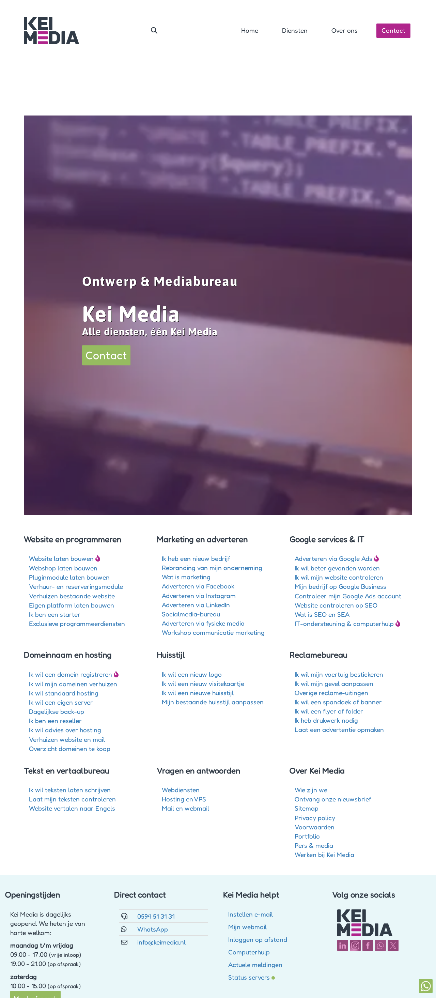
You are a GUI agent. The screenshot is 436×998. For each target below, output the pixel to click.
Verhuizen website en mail (67, 739)
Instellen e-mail (250, 914)
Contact (393, 30)
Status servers (249, 977)
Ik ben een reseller (55, 720)
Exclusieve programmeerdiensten (77, 623)
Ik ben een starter (54, 614)
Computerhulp (249, 952)
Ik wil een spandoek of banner (338, 702)
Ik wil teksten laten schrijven (70, 790)
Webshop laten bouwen (63, 568)
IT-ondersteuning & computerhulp (344, 623)
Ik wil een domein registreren (70, 674)
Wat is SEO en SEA (322, 614)
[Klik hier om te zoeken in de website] (154, 31)
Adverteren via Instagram (199, 595)
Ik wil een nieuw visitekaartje (203, 683)
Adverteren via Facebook (198, 586)
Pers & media (314, 845)
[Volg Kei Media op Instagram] (355, 945)
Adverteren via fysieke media (203, 623)
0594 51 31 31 (155, 916)
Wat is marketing (186, 577)
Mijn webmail (247, 927)
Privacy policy (315, 818)
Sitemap (306, 808)
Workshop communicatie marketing (213, 632)
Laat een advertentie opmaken (339, 729)
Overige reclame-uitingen (331, 692)
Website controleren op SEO (336, 605)
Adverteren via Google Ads (333, 558)
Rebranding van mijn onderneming (212, 567)
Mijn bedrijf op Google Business (340, 586)
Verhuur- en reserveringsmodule (76, 586)
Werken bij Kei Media (324, 854)
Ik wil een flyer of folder (329, 711)
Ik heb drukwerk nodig (326, 720)
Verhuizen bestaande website (72, 596)
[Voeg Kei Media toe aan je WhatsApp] (380, 945)
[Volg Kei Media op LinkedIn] (342, 945)
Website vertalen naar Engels (72, 808)
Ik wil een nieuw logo (192, 674)
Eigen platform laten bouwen (71, 605)
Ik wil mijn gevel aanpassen (334, 683)
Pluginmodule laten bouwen (69, 577)
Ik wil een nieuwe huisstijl (198, 692)
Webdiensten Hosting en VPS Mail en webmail (185, 799)
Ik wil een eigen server (61, 702)
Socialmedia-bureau (191, 614)
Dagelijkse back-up (56, 711)
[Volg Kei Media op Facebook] (367, 945)
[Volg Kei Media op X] (393, 945)
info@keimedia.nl (161, 942)
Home (249, 30)
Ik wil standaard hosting (63, 693)
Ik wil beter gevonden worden (337, 568)
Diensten (295, 30)
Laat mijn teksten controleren (72, 799)
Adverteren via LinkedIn (196, 605)
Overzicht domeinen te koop (69, 748)
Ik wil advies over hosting (65, 730)
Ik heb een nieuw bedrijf (196, 558)
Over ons (344, 30)
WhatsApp (152, 929)
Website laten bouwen (61, 558)
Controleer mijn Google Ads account (348, 596)
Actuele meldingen (255, 964)
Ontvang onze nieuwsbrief (333, 799)
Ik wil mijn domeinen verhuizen (73, 684)
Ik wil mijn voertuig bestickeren (339, 674)
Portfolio (307, 836)
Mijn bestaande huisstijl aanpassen (213, 702)
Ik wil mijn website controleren (339, 577)
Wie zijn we (311, 790)
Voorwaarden (314, 827)
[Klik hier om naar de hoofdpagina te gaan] (51, 30)
